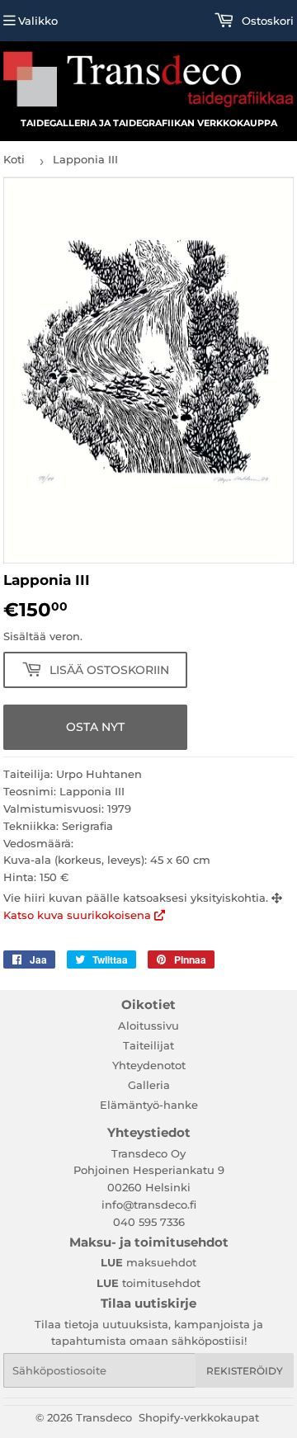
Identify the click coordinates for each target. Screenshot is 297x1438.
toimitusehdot (148, 1282)
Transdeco (104, 1417)
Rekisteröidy (244, 1371)
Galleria (149, 1084)
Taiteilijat (148, 1045)
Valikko (38, 20)
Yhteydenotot (149, 1065)
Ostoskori (266, 20)
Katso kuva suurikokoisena (78, 915)
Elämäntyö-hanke (149, 1104)
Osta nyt (95, 726)
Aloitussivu (148, 1025)
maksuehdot (148, 1262)
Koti (14, 159)
